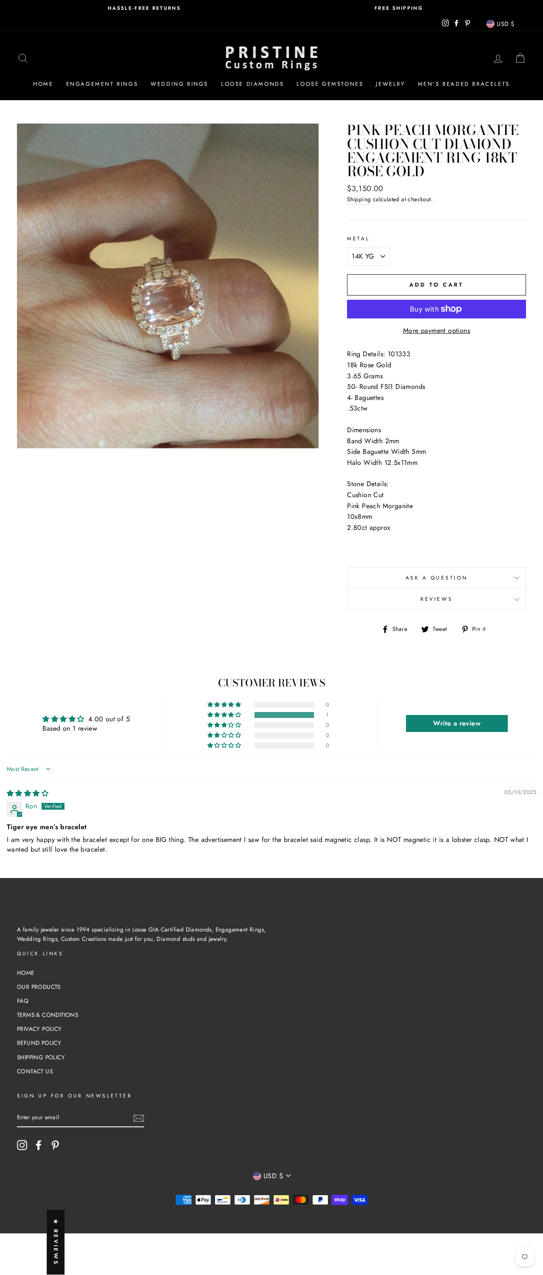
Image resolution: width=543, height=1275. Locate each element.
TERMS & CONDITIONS (47, 1014)
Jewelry (390, 84)
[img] (27, 793)
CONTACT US (35, 1071)
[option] (144, 8)
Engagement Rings (102, 84)
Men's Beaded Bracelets (464, 84)
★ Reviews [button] (56, 1242)
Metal (358, 238)
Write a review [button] (457, 723)
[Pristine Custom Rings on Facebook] (39, 1145)
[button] (224, 715)
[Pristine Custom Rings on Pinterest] (55, 1145)
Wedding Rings (179, 84)
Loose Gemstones (330, 84)
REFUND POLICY (39, 1043)
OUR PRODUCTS (39, 986)
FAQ (22, 1000)
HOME (25, 972)
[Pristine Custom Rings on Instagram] (22, 1145)
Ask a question (436, 578)
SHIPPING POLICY (41, 1057)
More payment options (436, 330)
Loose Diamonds (252, 84)
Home (43, 84)
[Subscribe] (138, 1117)
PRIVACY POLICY (39, 1029)
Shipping (359, 199)
